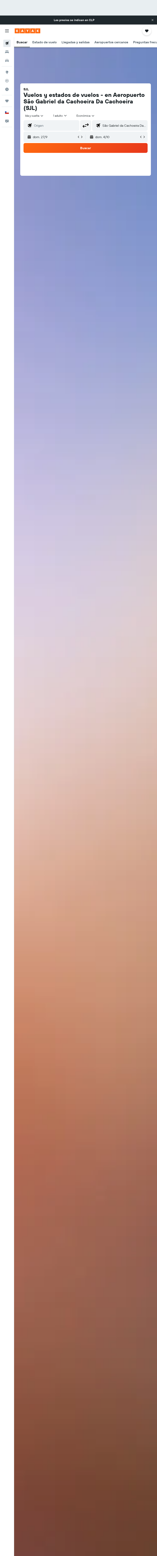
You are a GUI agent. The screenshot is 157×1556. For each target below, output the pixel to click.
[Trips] (7, 101)
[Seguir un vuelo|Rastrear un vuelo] (7, 81)
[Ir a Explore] (7, 72)
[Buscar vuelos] (7, 43)
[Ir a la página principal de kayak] (27, 30)
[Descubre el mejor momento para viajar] (7, 89)
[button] (152, 20)
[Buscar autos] (7, 60)
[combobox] (85, 116)
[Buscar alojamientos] (7, 52)
